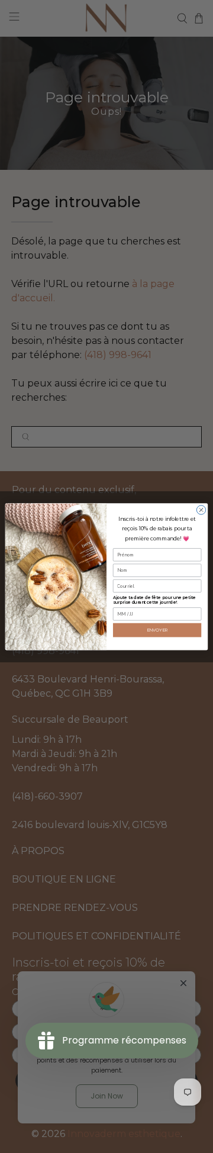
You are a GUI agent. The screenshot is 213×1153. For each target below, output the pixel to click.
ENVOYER (157, 629)
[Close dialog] (200, 509)
